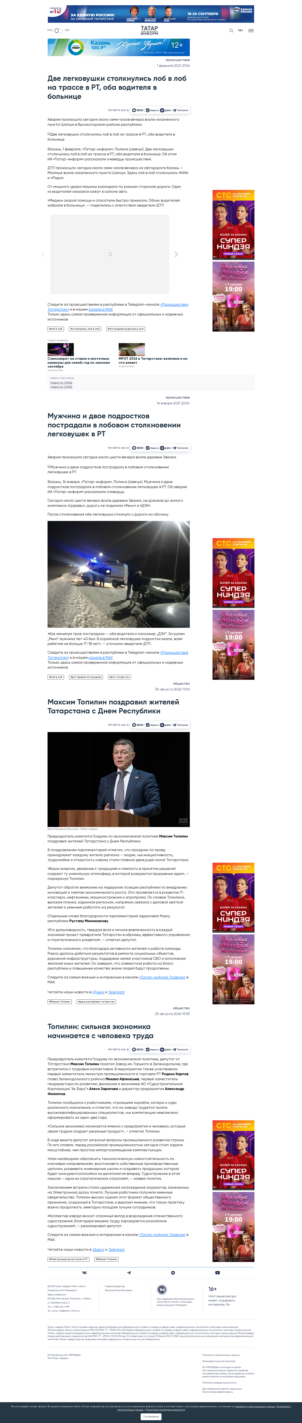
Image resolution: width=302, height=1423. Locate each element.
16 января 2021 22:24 (173, 403)
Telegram (116, 992)
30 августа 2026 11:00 (172, 689)
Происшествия (178, 60)
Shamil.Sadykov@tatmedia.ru (217, 1392)
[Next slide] (176, 254)
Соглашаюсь (151, 1416)
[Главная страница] (149, 30)
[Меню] (251, 30)
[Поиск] (231, 30)
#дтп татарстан (119, 677)
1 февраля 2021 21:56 (173, 66)
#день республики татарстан (96, 1001)
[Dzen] (173, 1272)
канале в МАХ (101, 309)
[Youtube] (218, 1272)
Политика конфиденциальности (219, 1383)
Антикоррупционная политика (218, 1361)
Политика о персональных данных (221, 1355)
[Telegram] (128, 1272)
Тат (67, 30)
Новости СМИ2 (61, 382)
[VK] (84, 1273)
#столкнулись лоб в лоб (85, 329)
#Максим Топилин (59, 1001)
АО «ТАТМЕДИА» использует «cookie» (221, 1367)
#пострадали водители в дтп (126, 329)
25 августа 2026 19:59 (172, 1014)
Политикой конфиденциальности (165, 1410)
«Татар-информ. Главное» (162, 977)
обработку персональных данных (255, 1406)
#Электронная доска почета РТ (68, 1259)
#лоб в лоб (55, 329)
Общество (181, 684)
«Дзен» (98, 992)
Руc (50, 30)
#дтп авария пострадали (86, 677)
